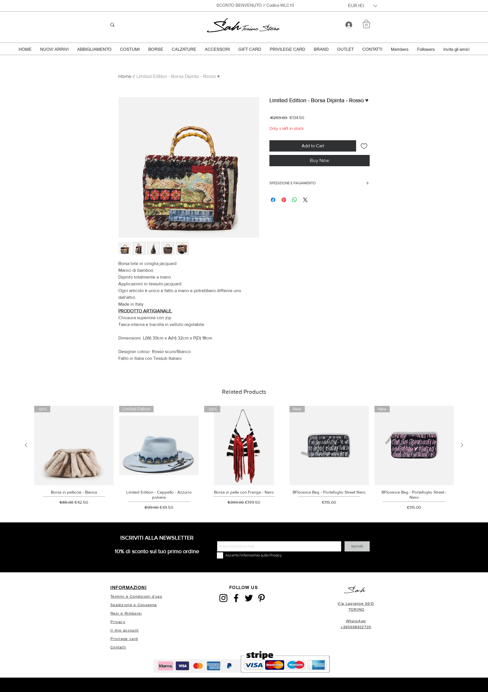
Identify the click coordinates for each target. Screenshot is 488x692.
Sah (224, 27)
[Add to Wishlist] (364, 146)
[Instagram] (223, 598)
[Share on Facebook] (273, 199)
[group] (244, 460)
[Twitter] (248, 598)
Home (124, 76)
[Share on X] (305, 199)
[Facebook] (236, 598)
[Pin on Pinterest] (283, 199)
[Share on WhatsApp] (294, 199)
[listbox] (362, 6)
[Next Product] (462, 445)
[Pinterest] (261, 598)
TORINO (356, 609)
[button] (362, 6)
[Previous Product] (26, 445)
